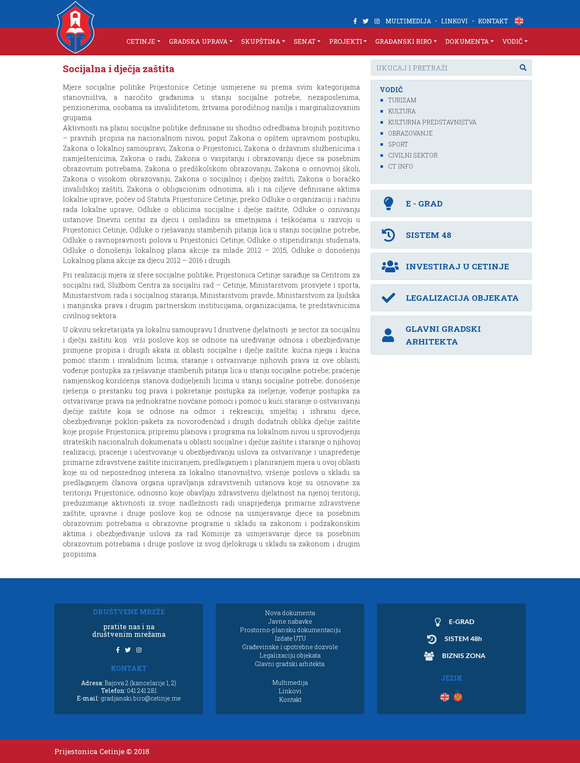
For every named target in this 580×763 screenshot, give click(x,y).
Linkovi (290, 691)
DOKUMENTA (467, 41)
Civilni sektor (413, 155)
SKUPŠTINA (260, 41)
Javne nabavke (290, 621)
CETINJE (141, 41)
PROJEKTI (345, 41)
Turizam (402, 100)
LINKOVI (454, 21)
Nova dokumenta (290, 613)
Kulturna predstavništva (432, 122)
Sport (398, 144)
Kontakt (290, 699)
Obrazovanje (410, 133)
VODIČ (512, 41)
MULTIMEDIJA (408, 21)
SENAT (304, 41)
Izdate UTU (290, 638)
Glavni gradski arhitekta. (290, 664)
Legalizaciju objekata (290, 655)
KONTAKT (493, 21)
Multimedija (290, 682)
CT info (400, 166)
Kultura (402, 111)
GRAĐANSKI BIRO (403, 41)
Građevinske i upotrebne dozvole (290, 647)
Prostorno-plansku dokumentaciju (290, 630)
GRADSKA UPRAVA (198, 41)
